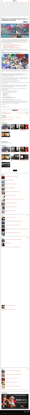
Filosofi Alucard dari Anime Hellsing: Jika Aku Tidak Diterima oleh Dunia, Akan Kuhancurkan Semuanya (16, 229)
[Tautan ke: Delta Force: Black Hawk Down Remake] (3, 337)
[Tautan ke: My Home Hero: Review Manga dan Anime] (3, 196)
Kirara (2, 78)
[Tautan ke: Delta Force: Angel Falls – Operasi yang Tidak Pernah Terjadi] (3, 275)
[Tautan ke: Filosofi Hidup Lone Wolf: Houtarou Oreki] (3, 218)
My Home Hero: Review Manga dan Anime (10, 195)
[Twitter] (14, 110)
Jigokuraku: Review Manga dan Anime (10, 187)
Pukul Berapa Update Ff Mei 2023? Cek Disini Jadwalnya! (22, 113)
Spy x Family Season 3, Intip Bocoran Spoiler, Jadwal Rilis (12, 191)
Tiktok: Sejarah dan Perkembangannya (8, 46)
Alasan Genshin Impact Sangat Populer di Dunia (10, 44)
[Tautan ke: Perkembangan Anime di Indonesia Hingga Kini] (3, 204)
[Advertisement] (15, 9)
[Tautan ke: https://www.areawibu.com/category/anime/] (28, 215)
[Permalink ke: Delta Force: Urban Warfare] (6, 164)
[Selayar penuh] (27, 408)
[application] (15, 401)
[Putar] (2, 408)
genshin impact (4, 106)
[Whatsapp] (27, 22)
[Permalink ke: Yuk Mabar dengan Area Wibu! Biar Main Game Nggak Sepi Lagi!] (6, 126)
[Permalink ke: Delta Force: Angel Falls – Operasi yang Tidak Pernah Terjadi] (24, 126)
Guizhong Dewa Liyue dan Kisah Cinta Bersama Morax (11, 47)
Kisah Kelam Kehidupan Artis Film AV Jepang (10, 206)
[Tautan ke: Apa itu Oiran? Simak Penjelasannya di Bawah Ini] (3, 379)
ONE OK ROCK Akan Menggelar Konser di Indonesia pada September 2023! (7, 113)
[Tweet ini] (25, 22)
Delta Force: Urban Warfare (5, 167)
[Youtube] (17, 110)
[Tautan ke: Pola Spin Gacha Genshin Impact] (3, 181)
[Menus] (1, 1)
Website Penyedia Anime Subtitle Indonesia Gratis (11, 176)
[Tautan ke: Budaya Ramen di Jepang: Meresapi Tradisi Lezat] (3, 383)
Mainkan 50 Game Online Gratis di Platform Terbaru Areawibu (24, 160)
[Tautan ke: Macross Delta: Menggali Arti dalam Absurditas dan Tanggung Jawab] (3, 222)
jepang (8, 106)
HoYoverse (9, 69)
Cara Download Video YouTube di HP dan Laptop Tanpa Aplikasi (12, 45)
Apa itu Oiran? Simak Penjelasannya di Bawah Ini (11, 378)
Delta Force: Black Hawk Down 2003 (5, 137)
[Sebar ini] (23, 22)
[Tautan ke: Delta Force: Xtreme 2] (3, 244)
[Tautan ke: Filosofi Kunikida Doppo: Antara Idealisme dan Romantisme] (3, 233)
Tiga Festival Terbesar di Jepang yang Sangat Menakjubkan (12, 370)
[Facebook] (12, 110)
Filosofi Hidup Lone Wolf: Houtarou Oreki (10, 217)
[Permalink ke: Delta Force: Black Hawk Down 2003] (6, 134)
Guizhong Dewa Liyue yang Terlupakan (10, 210)
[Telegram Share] (26, 22)
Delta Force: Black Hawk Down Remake (14, 160)
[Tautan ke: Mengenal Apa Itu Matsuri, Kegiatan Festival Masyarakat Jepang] (3, 375)
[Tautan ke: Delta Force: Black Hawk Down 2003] (3, 306)
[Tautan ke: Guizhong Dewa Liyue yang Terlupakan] (3, 211)
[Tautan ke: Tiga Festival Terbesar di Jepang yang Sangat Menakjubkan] (3, 371)
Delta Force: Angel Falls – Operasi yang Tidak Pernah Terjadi (7, 120)
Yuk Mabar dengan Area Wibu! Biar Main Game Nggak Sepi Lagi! (7, 117)
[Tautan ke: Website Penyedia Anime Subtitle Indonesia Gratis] (3, 177)
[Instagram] (15, 110)
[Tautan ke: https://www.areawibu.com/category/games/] (28, 237)
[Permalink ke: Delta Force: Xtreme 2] (15, 126)
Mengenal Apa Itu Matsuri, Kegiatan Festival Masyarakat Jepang (13, 374)
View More (15, 170)
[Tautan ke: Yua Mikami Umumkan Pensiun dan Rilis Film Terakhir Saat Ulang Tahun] (3, 200)
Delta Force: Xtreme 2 (18, 117)
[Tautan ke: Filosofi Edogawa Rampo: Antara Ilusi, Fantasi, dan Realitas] (3, 226)
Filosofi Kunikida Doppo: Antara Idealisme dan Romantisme (12, 232)
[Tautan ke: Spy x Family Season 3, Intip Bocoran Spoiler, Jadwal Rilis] (3, 192)
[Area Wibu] (15, 0)
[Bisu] (26, 408)
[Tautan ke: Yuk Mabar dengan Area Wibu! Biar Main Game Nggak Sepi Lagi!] (3, 240)
